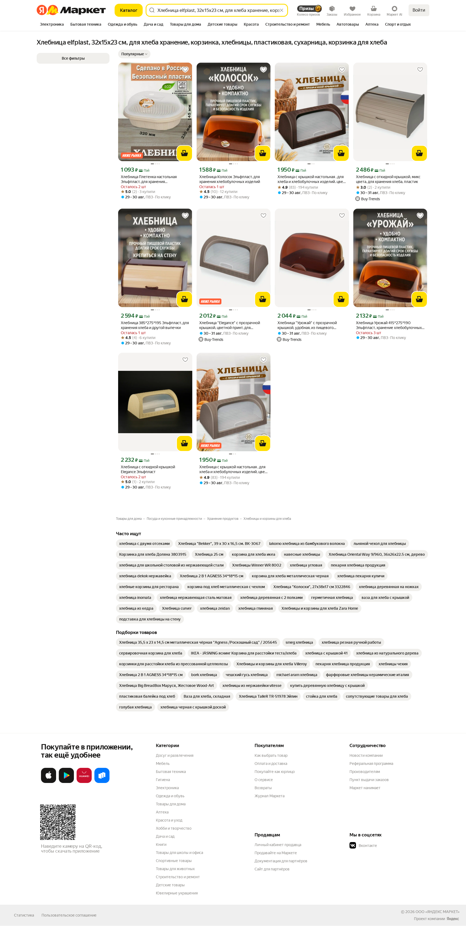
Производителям (365, 771)
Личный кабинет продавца (278, 845)
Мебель (163, 763)
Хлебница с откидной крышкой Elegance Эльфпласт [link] (148, 469)
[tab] (52, 24)
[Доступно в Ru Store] (101, 782)
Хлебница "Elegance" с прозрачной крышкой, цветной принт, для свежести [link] (229, 325)
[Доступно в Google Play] (66, 782)
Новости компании (366, 755)
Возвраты (263, 788)
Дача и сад (165, 836)
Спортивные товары (174, 861)
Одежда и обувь (170, 796)
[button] (134, 54)
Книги (161, 844)
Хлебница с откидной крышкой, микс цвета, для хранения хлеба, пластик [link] (388, 179)
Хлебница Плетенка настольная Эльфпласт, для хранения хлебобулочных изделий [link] (149, 179)
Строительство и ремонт (178, 877)
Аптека (162, 812)
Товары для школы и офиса (179, 852)
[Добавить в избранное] (185, 69)
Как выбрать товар (271, 755)
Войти (419, 10)
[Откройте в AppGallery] (84, 782)
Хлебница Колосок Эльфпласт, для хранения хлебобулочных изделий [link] (229, 179)
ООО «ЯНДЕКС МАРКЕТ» (438, 912)
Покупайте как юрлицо (275, 771)
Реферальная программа (371, 763)
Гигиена (163, 780)
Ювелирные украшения (177, 893)
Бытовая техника (171, 771)
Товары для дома (171, 804)
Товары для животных (175, 869)
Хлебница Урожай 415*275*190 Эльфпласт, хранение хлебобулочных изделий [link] (389, 325)
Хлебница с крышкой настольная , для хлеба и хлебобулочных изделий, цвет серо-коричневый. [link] (233, 469)
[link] (144, 543)
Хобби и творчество (173, 828)
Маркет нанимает (365, 788)
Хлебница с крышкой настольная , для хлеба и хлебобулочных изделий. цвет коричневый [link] (311, 179)
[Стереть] (281, 10)
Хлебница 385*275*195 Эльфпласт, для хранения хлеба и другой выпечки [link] (155, 325)
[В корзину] (184, 153)
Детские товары (170, 885)
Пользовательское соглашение (69, 915)
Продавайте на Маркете (276, 853)
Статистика (24, 915)
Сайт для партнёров (272, 869)
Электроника (167, 788)
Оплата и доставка (271, 763)
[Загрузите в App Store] (48, 782)
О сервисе (264, 780)
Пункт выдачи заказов (369, 780)
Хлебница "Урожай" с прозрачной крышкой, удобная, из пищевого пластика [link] (307, 325)
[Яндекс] (453, 919)
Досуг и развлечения (174, 755)
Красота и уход (169, 820)
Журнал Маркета (270, 796)
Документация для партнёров (281, 861)
